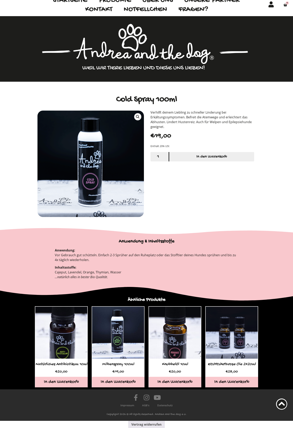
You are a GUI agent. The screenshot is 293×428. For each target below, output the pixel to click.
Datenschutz (165, 405)
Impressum (127, 405)
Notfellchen (145, 9)
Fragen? (193, 9)
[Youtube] (157, 397)
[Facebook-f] (136, 397)
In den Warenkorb (211, 156)
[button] (137, 116)
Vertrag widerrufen (146, 424)
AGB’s (145, 405)
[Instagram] (146, 397)
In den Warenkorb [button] (61, 382)
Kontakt (98, 9)
